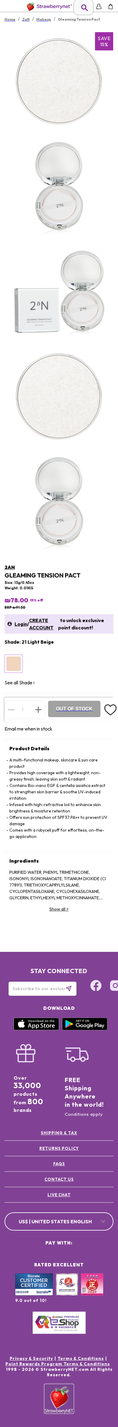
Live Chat (59, 1194)
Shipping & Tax (59, 1132)
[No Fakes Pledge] (92, 1291)
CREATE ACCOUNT (41, 624)
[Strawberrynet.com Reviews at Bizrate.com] (34, 1294)
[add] (38, 709)
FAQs (59, 1163)
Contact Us (59, 1179)
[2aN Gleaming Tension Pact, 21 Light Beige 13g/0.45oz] (14, 664)
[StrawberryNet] (48, 6)
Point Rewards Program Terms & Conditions (57, 1364)
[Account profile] (99, 6)
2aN (10, 567)
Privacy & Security (31, 1358)
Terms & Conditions (80, 1358)
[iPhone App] (36, 1028)
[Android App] (84, 1028)
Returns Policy (59, 1148)
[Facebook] (96, 986)
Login (21, 624)
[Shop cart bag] (110, 6)
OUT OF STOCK (74, 708)
